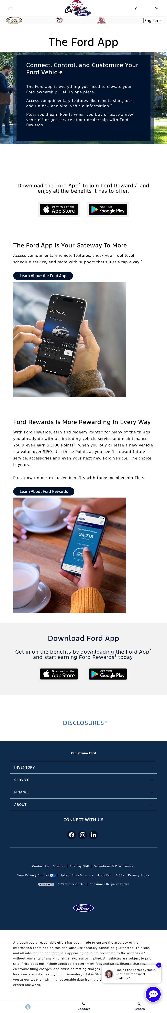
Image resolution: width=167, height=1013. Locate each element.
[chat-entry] (153, 994)
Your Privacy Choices (33, 875)
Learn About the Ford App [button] (43, 275)
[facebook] (71, 834)
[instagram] (82, 834)
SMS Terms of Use (72, 884)
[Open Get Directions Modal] (135, 8)
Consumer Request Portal (109, 884)
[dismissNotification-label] (158, 965)
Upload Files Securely (76, 875)
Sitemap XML (80, 866)
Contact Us (40, 866)
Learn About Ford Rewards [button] (44, 491)
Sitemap (59, 866)
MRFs (120, 875)
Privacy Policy (139, 875)
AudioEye (104, 875)
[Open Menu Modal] (10, 8)
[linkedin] (93, 834)
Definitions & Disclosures (113, 866)
